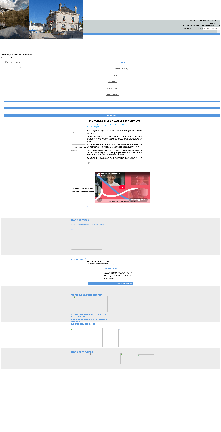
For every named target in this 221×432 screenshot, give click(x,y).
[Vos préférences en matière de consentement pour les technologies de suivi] (218, 429)
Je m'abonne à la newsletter (193, 28)
